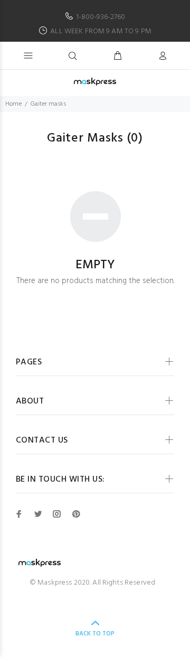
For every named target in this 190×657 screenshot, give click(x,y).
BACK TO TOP (95, 633)
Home (13, 104)
